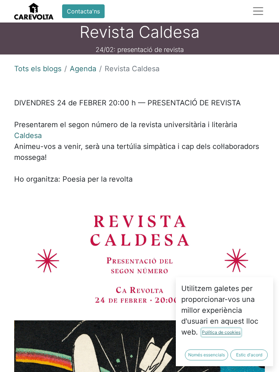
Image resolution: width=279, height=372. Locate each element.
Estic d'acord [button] (249, 354)
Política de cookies (221, 332)
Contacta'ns (83, 11)
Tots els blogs (37, 68)
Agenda (83, 68)
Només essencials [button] (206, 354)
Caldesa (28, 135)
